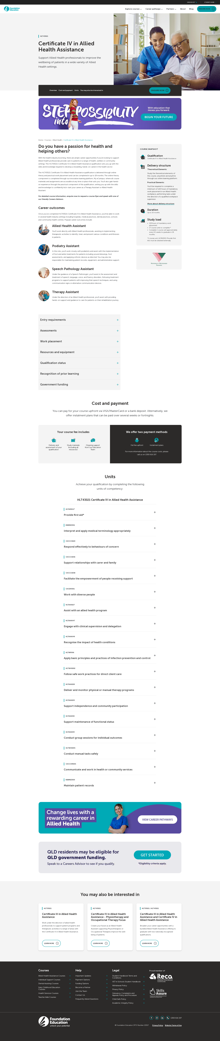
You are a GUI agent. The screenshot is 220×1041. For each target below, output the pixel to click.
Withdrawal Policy (119, 986)
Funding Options (82, 983)
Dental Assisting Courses (48, 983)
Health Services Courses (48, 993)
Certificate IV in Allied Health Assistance (78, 140)
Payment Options (82, 980)
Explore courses (132, 9)
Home (40, 140)
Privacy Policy (118, 989)
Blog (191, 9)
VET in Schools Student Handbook (126, 982)
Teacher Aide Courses (47, 997)
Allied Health (57, 140)
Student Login (209, 2)
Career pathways (153, 9)
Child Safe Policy (119, 999)
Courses (48, 140)
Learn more (49, 943)
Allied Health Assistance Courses (51, 976)
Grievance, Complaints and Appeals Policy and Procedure (124, 994)
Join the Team (81, 991)
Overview (53, 90)
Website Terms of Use (173, 1025)
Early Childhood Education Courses (49, 988)
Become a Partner (82, 987)
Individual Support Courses (49, 980)
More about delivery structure (160, 204)
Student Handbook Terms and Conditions (124, 977)
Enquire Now (204, 9)
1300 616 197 (191, 2)
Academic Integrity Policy (122, 1003)
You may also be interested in (91, 90)
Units (76, 90)
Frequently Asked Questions (86, 999)
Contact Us (80, 995)
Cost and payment (66, 90)
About (183, 9)
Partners (170, 9)
